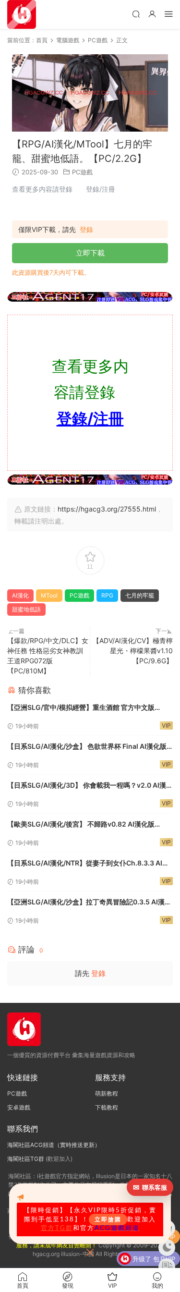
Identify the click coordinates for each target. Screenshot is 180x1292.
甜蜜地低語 (26, 609)
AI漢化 (20, 595)
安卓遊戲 (18, 1107)
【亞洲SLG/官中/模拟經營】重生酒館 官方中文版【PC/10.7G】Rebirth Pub (81, 708)
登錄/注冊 (90, 418)
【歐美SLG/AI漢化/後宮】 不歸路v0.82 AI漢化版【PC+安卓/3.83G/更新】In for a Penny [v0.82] (81, 825)
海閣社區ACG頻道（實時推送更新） (53, 1144)
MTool (49, 595)
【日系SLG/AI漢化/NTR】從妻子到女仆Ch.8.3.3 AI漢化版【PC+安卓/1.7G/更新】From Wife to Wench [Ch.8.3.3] (88, 864)
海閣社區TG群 (25, 1158)
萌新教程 (106, 1093)
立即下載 (90, 252)
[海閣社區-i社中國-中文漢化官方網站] (21, 14)
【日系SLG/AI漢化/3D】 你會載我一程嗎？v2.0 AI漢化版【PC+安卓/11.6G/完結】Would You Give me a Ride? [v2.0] (90, 786)
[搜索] (136, 13)
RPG (107, 595)
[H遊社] (90, 297)
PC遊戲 (82, 172)
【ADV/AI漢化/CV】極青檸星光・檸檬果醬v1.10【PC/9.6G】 (133, 650)
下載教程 (106, 1107)
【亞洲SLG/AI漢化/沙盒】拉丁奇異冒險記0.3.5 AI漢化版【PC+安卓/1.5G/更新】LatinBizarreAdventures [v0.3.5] (89, 903)
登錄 (86, 229)
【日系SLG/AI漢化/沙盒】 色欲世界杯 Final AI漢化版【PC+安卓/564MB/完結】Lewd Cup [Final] (87, 747)
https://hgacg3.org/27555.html (107, 509)
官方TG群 (57, 1228)
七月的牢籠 (139, 595)
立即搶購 (108, 1219)
